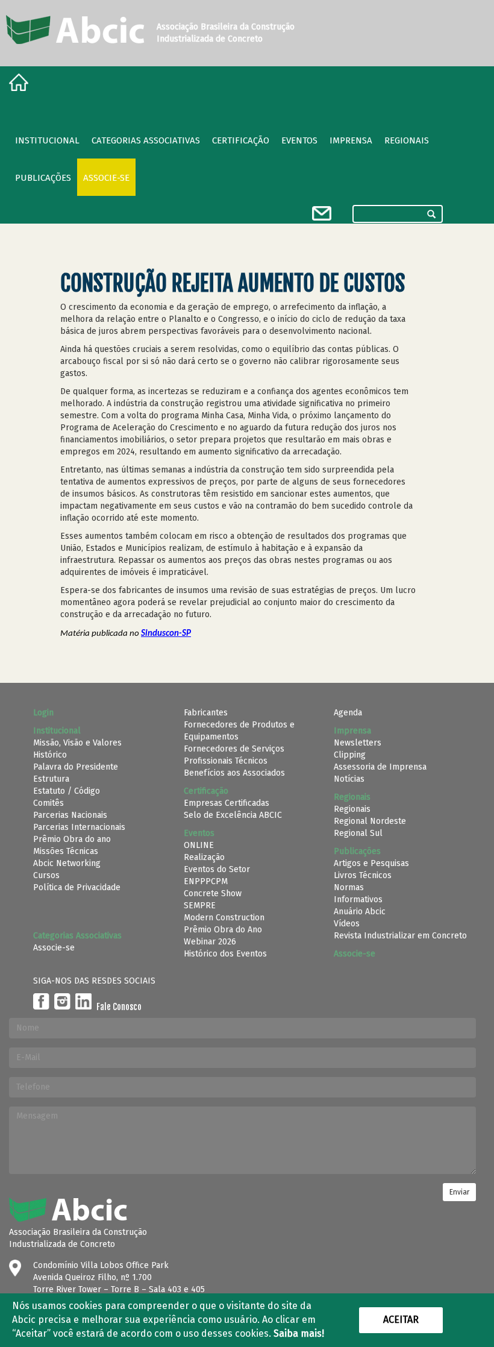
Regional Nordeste (370, 821)
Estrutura (51, 779)
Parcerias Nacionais (70, 815)
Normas (349, 887)
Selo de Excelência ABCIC (233, 815)
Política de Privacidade (76, 887)
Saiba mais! (299, 1333)
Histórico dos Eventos (225, 954)
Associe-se (106, 177)
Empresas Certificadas (226, 803)
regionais (406, 140)
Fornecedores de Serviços (234, 749)
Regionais (352, 809)
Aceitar (401, 1319)
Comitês (48, 803)
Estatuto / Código (66, 791)
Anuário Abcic (360, 911)
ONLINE (199, 845)
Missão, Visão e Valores (77, 743)
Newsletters (357, 743)
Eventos (299, 140)
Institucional (47, 140)
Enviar (459, 1192)
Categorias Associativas (146, 140)
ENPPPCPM (206, 881)
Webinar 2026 (210, 942)
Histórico (50, 755)
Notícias (349, 779)
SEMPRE (200, 905)
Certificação (240, 140)
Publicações (43, 177)
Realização (204, 857)
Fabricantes (206, 713)
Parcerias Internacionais (79, 827)
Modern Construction (224, 917)
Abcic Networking (67, 863)
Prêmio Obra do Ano (223, 930)
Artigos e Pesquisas (371, 863)
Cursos (46, 875)
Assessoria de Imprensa (380, 767)
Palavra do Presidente (75, 767)
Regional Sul (358, 833)
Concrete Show (213, 893)
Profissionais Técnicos (225, 761)
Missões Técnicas (65, 851)
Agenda (348, 713)
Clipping (350, 755)
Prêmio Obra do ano (72, 839)
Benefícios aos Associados (234, 773)
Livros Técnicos (363, 875)
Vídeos (347, 923)
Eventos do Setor (217, 869)
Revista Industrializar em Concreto (400, 936)
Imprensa (351, 140)
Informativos (358, 899)
